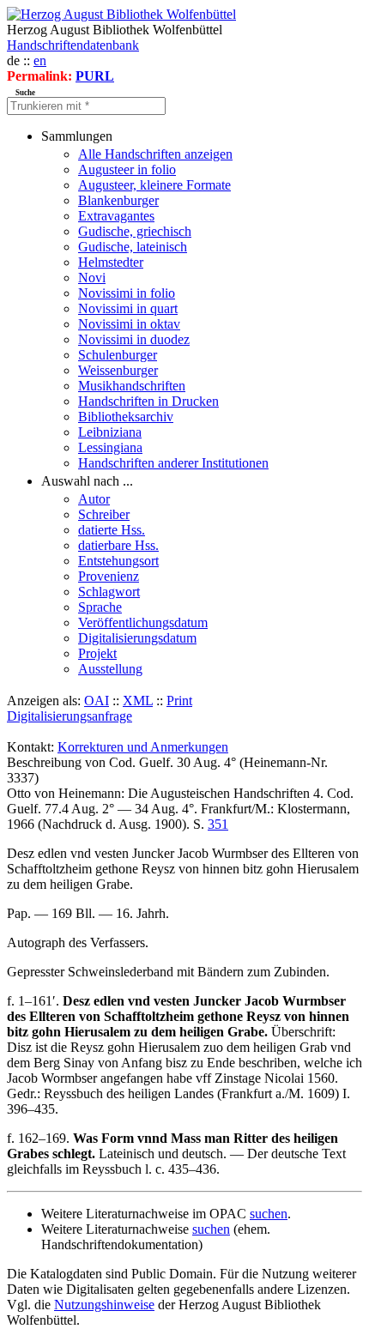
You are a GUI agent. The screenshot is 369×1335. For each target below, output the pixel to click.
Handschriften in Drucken (148, 401)
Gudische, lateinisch (132, 246)
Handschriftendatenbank (73, 45)
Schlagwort (109, 591)
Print (179, 700)
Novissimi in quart (128, 308)
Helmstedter (110, 262)
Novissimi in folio (126, 293)
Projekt (97, 653)
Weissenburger (118, 370)
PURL (95, 76)
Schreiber (104, 514)
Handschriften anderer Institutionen (173, 463)
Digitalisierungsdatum (137, 638)
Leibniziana (110, 432)
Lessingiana (110, 447)
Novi (92, 277)
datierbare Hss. (118, 545)
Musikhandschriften (131, 385)
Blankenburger (118, 200)
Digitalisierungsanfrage (69, 716)
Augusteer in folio (127, 169)
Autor (94, 499)
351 (218, 824)
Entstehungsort (118, 560)
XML (138, 700)
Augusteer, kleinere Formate (154, 185)
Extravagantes (116, 215)
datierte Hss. (111, 530)
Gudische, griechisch (134, 231)
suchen (268, 1213)
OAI (96, 700)
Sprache (100, 607)
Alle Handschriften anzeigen (155, 154)
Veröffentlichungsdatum (143, 622)
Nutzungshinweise (104, 1304)
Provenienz (108, 576)
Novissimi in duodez (134, 339)
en (39, 60)
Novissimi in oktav (129, 324)
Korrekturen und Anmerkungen (142, 747)
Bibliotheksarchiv (125, 416)
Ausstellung (110, 668)
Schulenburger (117, 354)
